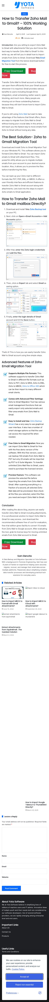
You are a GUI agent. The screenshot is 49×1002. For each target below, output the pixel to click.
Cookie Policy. (18, 969)
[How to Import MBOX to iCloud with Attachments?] (36, 593)
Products (5, 936)
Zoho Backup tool (38, 209)
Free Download (13, 71)
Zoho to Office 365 (30, 386)
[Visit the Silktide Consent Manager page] (40, 993)
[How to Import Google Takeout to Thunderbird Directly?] (36, 706)
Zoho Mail (23, 114)
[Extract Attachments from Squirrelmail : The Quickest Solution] (12, 619)
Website (5, 877)
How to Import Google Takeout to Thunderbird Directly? (36, 804)
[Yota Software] (24, 5)
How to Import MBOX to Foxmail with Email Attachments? (12, 603)
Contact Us (6, 932)
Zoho (24, 14)
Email (4, 866)
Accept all (24, 976)
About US (5, 928)
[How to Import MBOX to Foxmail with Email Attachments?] (12, 593)
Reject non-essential (24, 984)
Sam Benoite (8, 34)
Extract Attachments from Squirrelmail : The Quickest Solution (12, 629)
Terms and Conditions (10, 952)
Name (4, 856)
